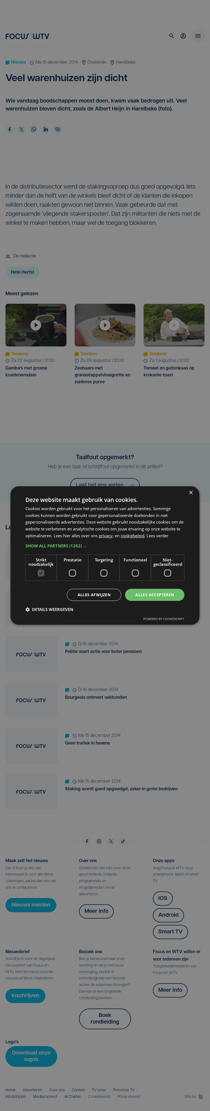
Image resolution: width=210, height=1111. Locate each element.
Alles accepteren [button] (154, 594)
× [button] (191, 493)
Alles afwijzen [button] (94, 594)
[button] (104, 545)
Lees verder (157, 535)
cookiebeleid (132, 535)
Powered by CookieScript (163, 619)
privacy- (106, 535)
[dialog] (104, 555)
